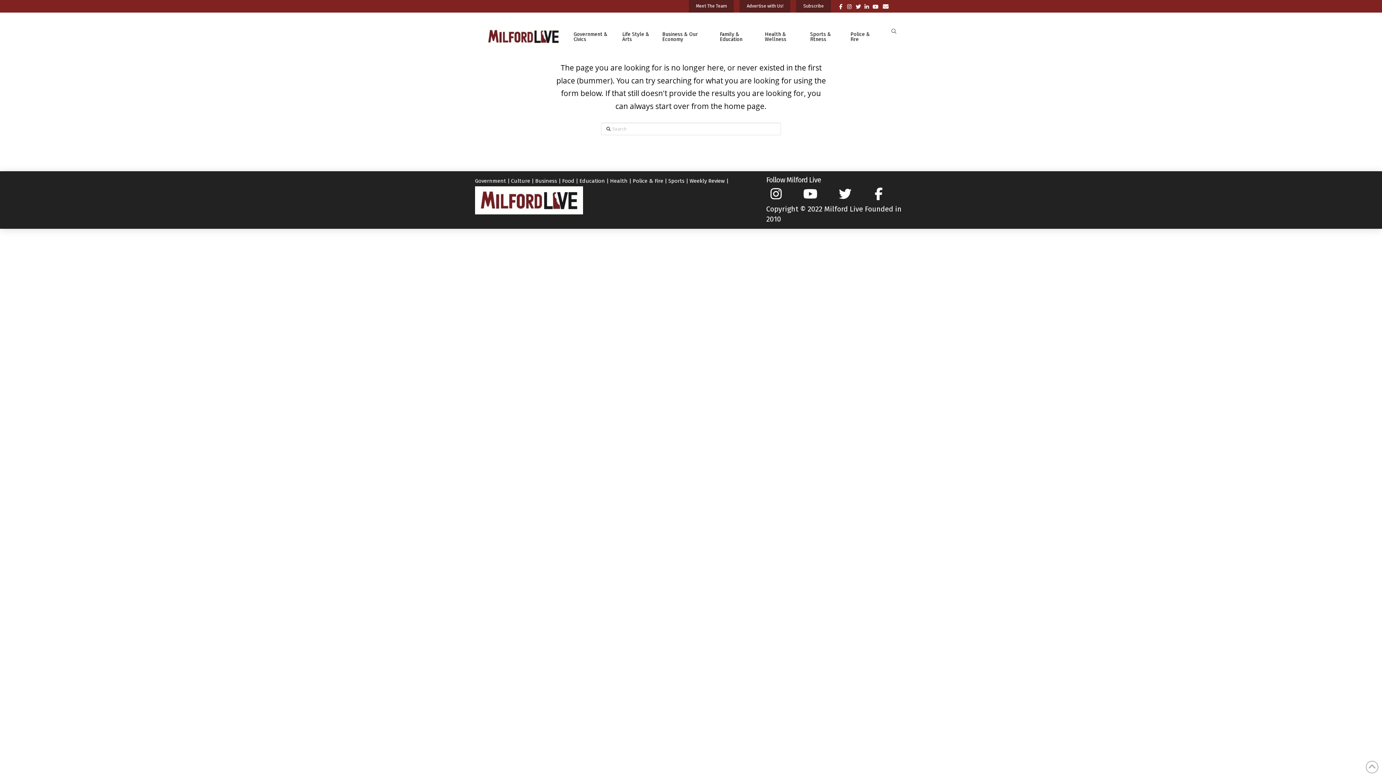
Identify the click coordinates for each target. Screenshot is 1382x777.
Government (490, 181)
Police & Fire (648, 181)
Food (568, 181)
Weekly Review (707, 181)
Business (546, 181)
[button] (894, 31)
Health (619, 181)
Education (592, 181)
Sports (676, 181)
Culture (520, 181)
